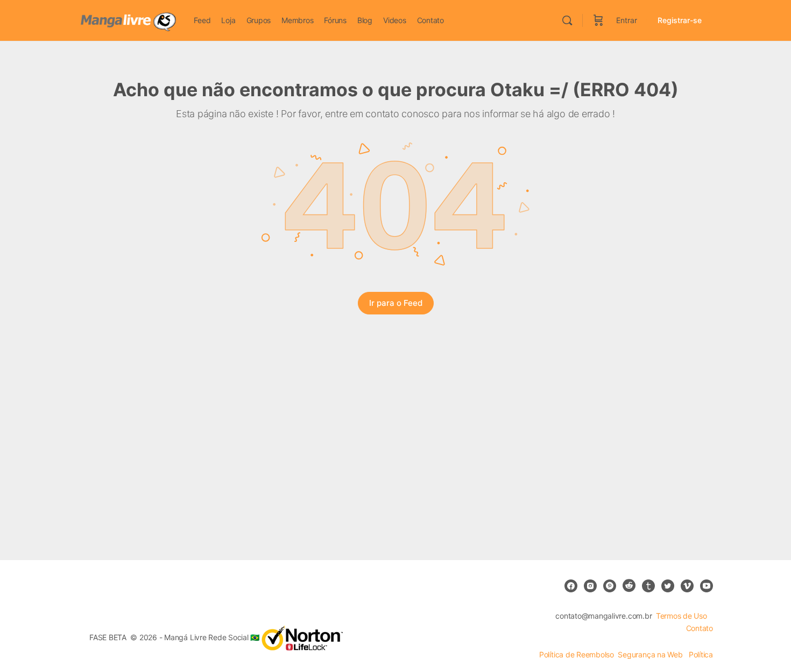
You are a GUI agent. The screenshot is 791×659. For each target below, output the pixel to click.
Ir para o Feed (395, 303)
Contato (699, 628)
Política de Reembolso (576, 654)
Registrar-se (680, 20)
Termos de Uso (681, 615)
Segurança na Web (651, 654)
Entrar (626, 20)
